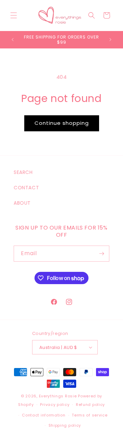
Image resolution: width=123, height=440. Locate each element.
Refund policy (90, 404)
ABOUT (22, 203)
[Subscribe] (101, 254)
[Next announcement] (110, 39)
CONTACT (26, 187)
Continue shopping (62, 123)
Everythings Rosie (58, 396)
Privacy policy (54, 404)
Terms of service (89, 415)
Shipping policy (65, 425)
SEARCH (23, 172)
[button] (13, 15)
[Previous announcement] (12, 39)
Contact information (43, 415)
